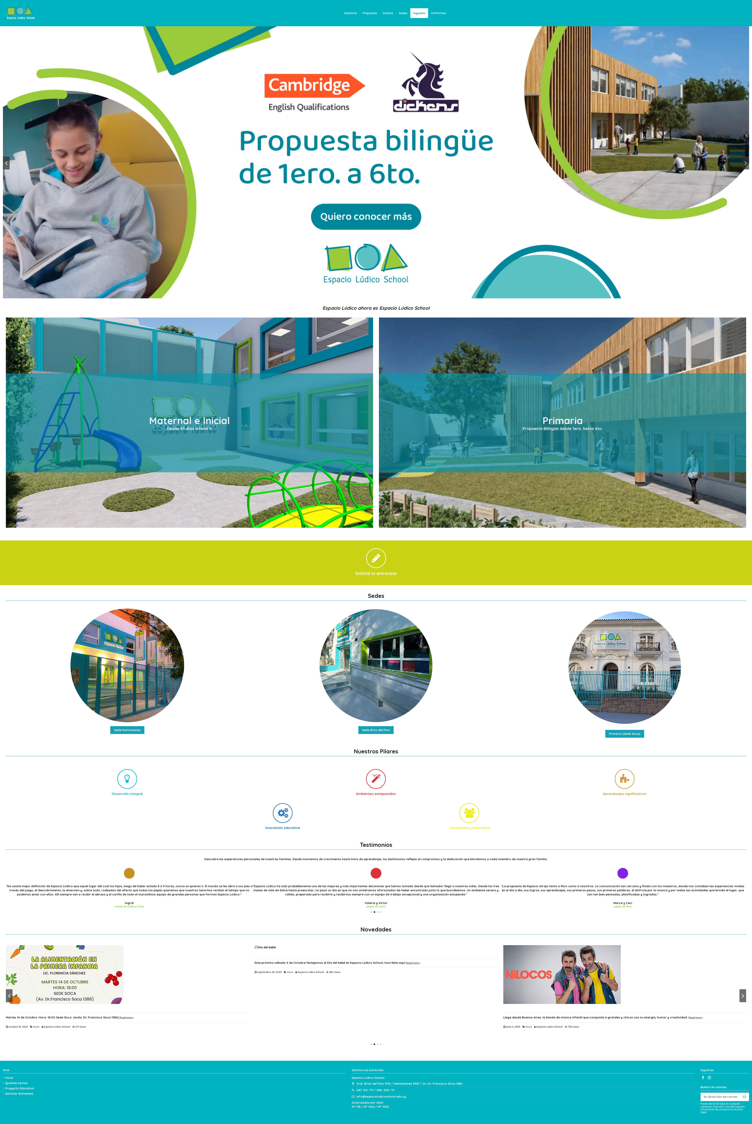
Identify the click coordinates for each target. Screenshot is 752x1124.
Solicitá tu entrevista (376, 573)
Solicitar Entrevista (19, 1093)
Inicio (9, 1078)
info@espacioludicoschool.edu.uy (381, 1096)
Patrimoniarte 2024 (517, 1008)
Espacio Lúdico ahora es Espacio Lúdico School (289, 1008)
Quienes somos (16, 1083)
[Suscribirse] (744, 1097)
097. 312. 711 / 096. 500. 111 (375, 1090)
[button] (351, 13)
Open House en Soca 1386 (24, 1008)
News (31, 1026)
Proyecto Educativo (19, 1088)
